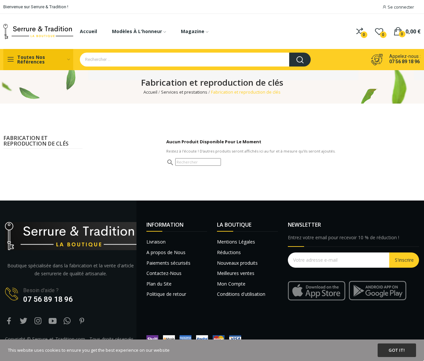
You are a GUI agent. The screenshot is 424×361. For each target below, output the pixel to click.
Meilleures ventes (235, 273)
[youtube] (53, 321)
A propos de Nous (166, 252)
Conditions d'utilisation (241, 294)
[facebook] (9, 321)
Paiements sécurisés (168, 263)
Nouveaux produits (237, 263)
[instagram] (38, 321)
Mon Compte (231, 284)
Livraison (156, 242)
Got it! (397, 350)
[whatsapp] (67, 321)
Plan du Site (159, 284)
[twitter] (23, 321)
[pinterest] (82, 321)
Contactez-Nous (164, 273)
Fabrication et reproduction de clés (36, 141)
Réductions (229, 252)
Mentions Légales (236, 242)
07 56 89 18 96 (404, 61)
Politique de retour (166, 294)
